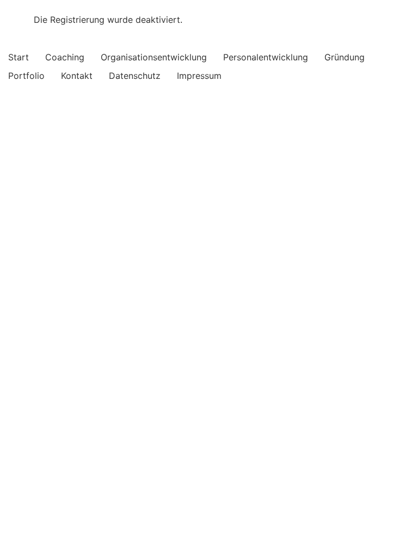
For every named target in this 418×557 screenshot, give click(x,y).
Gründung (344, 57)
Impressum (199, 75)
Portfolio (26, 75)
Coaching (64, 57)
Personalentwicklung (265, 57)
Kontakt (77, 75)
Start (18, 57)
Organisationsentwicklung (154, 57)
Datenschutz (135, 75)
